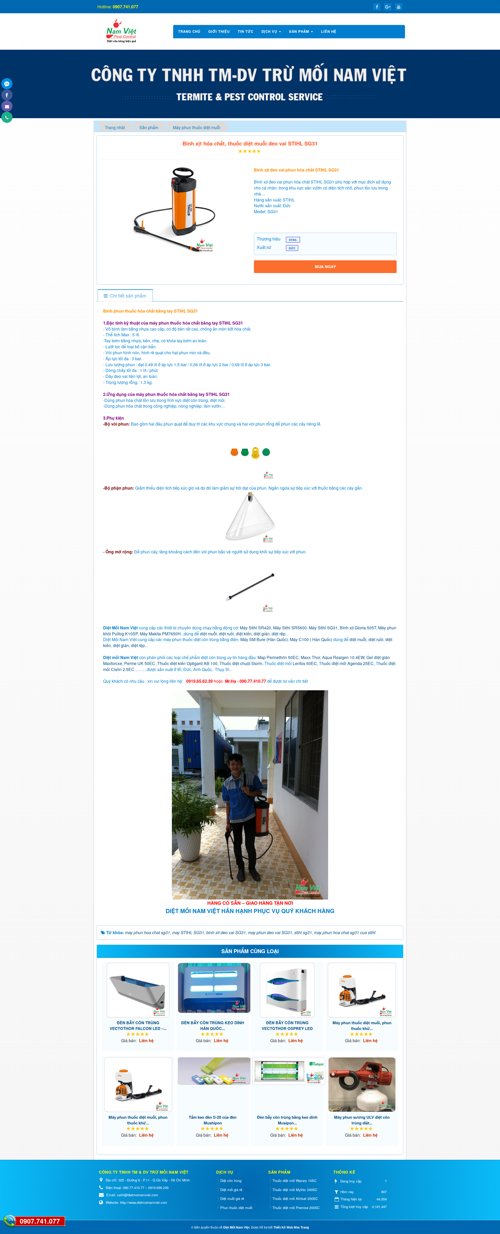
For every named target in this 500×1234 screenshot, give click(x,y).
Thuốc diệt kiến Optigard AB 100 (187, 663)
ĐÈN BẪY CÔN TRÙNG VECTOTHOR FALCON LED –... (138, 1025)
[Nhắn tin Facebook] (6, 94)
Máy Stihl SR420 (255, 628)
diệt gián (262, 634)
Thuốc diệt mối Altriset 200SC (295, 1198)
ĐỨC (292, 248)
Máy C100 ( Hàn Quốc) (311, 639)
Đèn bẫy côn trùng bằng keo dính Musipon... (287, 1120)
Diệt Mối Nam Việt (236, 1227)
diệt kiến (244, 634)
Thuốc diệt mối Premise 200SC (296, 1207)
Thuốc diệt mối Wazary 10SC (294, 1180)
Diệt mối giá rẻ (231, 1189)
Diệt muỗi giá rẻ (232, 1198)
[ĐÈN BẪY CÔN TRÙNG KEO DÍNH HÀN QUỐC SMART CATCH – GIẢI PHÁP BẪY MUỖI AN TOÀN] (213, 988)
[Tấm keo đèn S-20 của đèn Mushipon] (213, 1071)
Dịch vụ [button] (269, 31)
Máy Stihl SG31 (323, 628)
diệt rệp (278, 634)
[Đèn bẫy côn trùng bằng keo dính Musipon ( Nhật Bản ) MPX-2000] (287, 1071)
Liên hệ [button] (328, 31)
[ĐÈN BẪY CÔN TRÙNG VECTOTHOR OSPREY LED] (287, 990)
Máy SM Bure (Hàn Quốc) (264, 639)
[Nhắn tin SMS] (6, 106)
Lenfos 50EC (305, 663)
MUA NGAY (325, 266)
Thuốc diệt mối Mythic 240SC (294, 1189)
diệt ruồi (226, 634)
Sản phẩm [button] (299, 31)
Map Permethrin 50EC (278, 657)
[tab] (125, 295)
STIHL (293, 240)
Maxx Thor (310, 657)
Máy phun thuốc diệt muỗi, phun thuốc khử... (362, 1025)
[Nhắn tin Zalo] (6, 83)
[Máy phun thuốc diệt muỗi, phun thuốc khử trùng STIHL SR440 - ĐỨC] (138, 1084)
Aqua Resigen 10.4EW (343, 657)
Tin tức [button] (245, 31)
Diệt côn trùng (230, 1180)
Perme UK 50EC (139, 663)
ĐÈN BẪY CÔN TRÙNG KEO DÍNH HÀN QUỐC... (212, 1025)
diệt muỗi (208, 634)
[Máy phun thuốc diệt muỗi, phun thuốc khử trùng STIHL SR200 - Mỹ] (362, 990)
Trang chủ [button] (189, 31)
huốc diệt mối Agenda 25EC (348, 663)
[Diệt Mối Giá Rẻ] (120, 31)
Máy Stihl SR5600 (290, 628)
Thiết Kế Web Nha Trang (291, 1227)
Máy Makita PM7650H (160, 634)
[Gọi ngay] (6, 117)
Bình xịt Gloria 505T (358, 628)
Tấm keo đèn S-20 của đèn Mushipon (212, 1120)
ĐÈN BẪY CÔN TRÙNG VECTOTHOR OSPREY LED (287, 1025)
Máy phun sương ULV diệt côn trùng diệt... (362, 1120)
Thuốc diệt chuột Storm (241, 663)
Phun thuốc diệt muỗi (236, 1207)
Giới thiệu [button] (219, 31)
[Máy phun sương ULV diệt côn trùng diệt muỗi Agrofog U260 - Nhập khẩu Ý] (362, 1084)
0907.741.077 (40, 1221)
